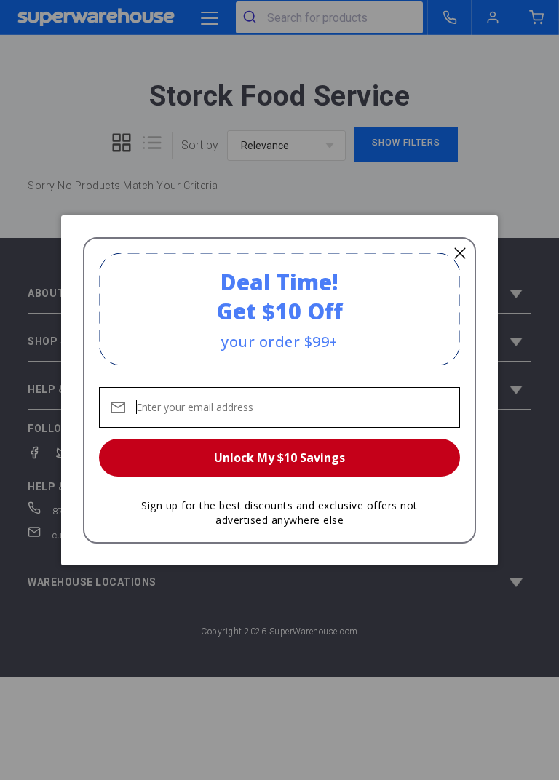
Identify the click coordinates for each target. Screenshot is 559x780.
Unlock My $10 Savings (279, 458)
